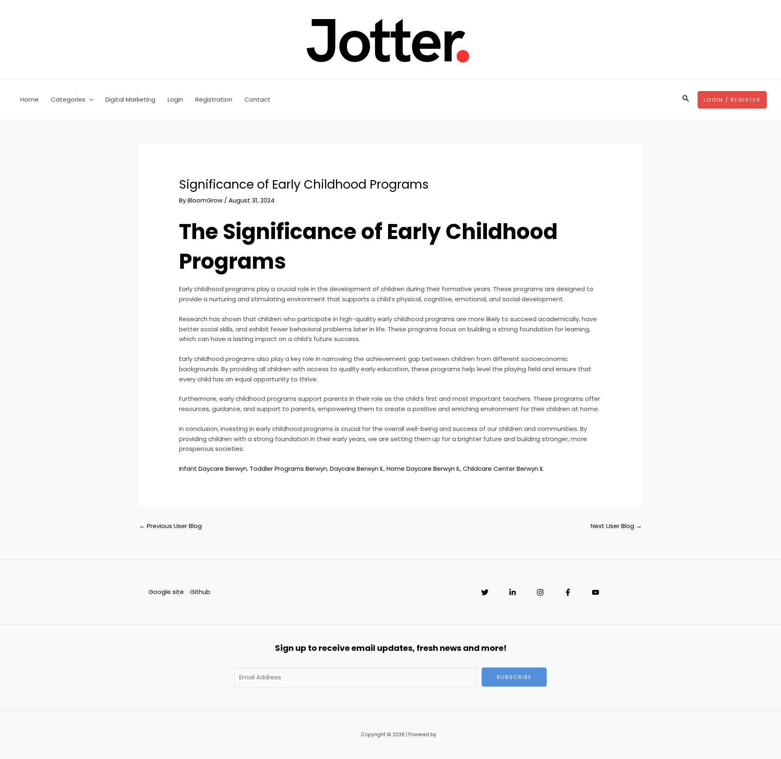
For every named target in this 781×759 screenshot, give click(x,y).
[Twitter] (485, 592)
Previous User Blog (170, 526)
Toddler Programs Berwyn (288, 468)
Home (29, 99)
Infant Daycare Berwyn (213, 468)
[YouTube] (595, 592)
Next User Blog (616, 526)
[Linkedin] (512, 592)
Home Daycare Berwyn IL (423, 468)
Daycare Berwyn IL (357, 468)
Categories (68, 99)
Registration (213, 99)
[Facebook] (568, 592)
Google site (166, 591)
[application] (89, 99)
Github (200, 591)
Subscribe (514, 677)
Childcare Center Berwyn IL (503, 468)
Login (175, 99)
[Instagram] (540, 592)
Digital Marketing (130, 99)
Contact (257, 99)
